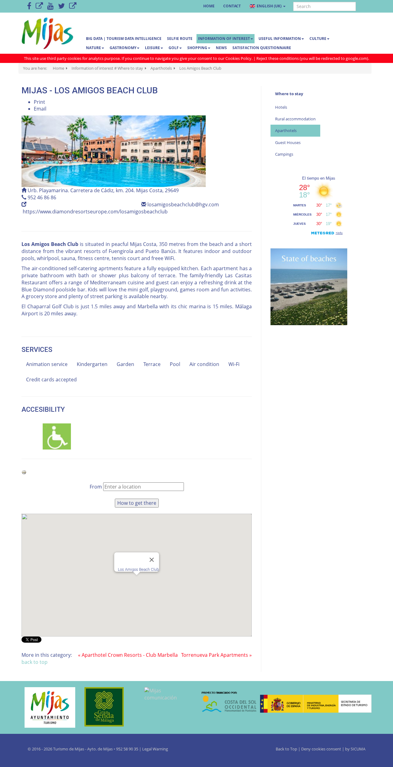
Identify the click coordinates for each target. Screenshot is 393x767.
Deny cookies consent (321, 749)
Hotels (281, 107)
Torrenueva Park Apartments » (216, 655)
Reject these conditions (277, 58)
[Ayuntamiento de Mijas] (46, 707)
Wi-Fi (233, 364)
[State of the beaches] (308, 286)
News (221, 47)
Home (209, 6)
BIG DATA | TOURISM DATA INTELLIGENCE (123, 38)
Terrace (152, 364)
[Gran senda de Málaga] (106, 706)
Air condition (204, 364)
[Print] (23, 471)
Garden (125, 364)
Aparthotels (286, 130)
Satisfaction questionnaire (261, 47)
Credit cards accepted (51, 379)
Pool (175, 364)
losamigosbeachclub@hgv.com (183, 204)
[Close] (151, 559)
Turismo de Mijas (68, 749)
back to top (34, 662)
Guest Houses (288, 142)
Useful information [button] (280, 38)
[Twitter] (61, 6)
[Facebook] (29, 6)
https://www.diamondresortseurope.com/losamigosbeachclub (95, 211)
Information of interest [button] (224, 38)
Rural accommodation (295, 119)
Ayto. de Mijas (100, 749)
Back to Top (287, 749)
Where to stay (289, 93)
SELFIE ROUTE (180, 38)
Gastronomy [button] (123, 47)
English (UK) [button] (269, 6)
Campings (284, 154)
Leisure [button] (152, 47)
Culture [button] (317, 38)
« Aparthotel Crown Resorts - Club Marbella (128, 655)
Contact (232, 6)
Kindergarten (92, 364)
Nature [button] (93, 47)
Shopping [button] (197, 47)
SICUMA (358, 749)
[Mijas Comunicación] (39, 6)
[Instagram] (72, 6)
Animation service (47, 364)
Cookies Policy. (239, 58)
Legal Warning (155, 749)
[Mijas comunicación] (166, 694)
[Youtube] (50, 6)
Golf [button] (174, 47)
